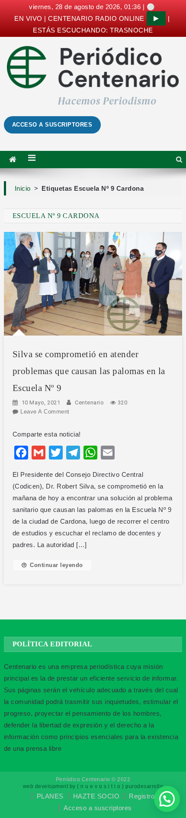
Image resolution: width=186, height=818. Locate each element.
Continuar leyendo (56, 565)
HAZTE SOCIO (96, 796)
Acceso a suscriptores (98, 807)
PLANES (50, 796)
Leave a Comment (45, 411)
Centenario (89, 402)
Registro (141, 796)
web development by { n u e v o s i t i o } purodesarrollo (93, 786)
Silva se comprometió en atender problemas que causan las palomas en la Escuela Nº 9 (89, 371)
